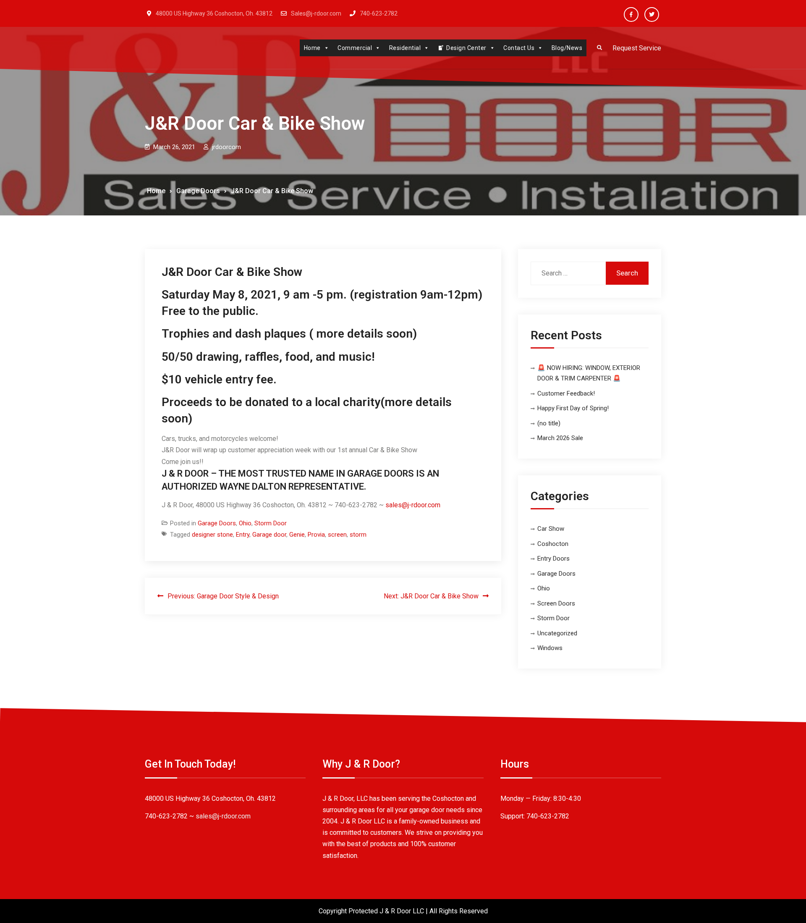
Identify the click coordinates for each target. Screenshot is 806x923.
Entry (242, 534)
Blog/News (567, 48)
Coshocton (552, 544)
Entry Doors (553, 558)
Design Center (466, 48)
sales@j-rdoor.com (412, 505)
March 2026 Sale (560, 438)
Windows (550, 648)
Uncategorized (557, 633)
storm (358, 534)
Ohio (245, 523)
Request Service (636, 48)
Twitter (651, 14)
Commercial (355, 48)
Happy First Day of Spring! (573, 408)
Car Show (550, 528)
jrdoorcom (226, 147)
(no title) (548, 423)
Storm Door (270, 523)
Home (312, 48)
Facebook (631, 14)
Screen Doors (556, 603)
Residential (405, 48)
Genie (297, 534)
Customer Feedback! (566, 393)
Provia (316, 534)
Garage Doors (217, 523)
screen (337, 534)
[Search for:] (590, 273)
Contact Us (518, 48)
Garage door (269, 534)
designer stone (212, 534)
